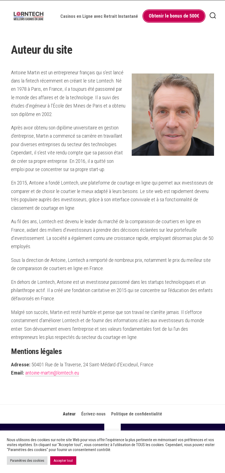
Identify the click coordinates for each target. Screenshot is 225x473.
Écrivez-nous (93, 414)
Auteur (69, 414)
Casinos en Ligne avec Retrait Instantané (99, 16)
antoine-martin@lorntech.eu (52, 373)
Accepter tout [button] (63, 460)
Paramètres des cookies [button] (27, 460)
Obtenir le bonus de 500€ (174, 16)
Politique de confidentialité (136, 414)
